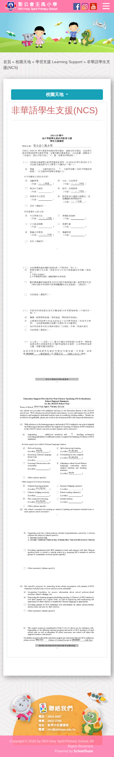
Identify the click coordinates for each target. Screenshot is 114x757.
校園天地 (23, 62)
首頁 (7, 62)
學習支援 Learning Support (59, 62)
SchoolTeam (83, 751)
